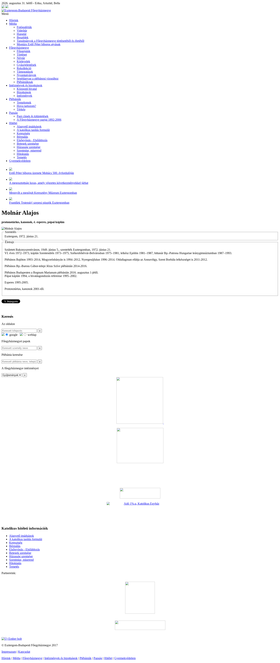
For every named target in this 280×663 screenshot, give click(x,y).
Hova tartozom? (26, 106)
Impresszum (9, 651)
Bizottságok (24, 92)
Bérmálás (22, 136)
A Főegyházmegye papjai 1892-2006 (39, 119)
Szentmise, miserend (29, 150)
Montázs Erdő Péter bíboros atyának (38, 44)
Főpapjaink (23, 51)
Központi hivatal (27, 88)
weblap (31, 334)
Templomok (24, 102)
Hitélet (13, 123)
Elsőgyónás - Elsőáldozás (32, 140)
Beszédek (22, 37)
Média (13, 23)
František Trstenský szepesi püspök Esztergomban (39, 202)
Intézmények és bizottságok (25, 85)
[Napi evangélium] (140, 493)
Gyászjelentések (26, 64)
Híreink (13, 20)
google (13, 334)
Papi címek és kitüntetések (32, 116)
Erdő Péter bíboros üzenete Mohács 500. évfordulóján (41, 173)
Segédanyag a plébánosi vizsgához (37, 78)
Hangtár (21, 34)
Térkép (21, 109)
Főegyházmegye (19, 47)
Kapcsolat (24, 651)
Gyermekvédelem (19, 160)
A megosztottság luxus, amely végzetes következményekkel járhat (48, 182)
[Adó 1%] (140, 512)
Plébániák (15, 99)
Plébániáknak (25, 82)
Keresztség (23, 133)
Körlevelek (23, 61)
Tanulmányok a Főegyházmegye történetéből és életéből (50, 40)
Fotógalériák (24, 27)
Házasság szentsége (28, 147)
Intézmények (24, 95)
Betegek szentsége (28, 143)
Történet (22, 54)
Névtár (21, 58)
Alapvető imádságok (29, 126)
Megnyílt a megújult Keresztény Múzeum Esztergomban (43, 192)
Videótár (22, 30)
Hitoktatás (23, 154)
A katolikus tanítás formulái (33, 130)
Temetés (22, 157)
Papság (13, 112)
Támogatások (25, 71)
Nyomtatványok (26, 75)
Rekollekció (24, 68)
